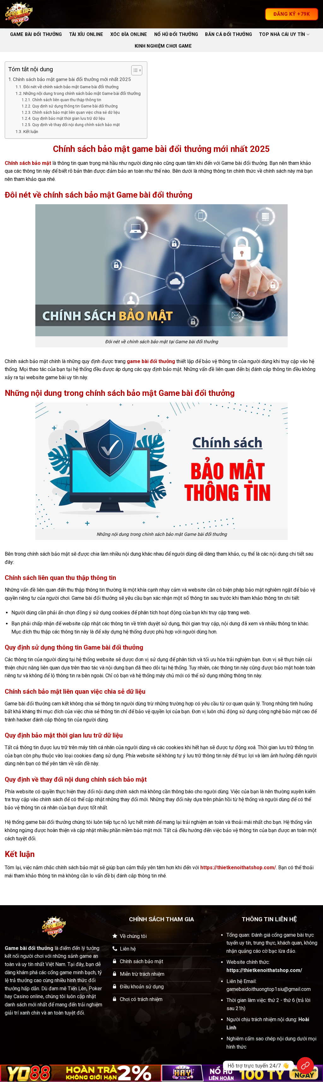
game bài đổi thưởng (151, 361)
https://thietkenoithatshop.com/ (238, 868)
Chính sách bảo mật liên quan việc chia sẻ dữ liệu (76, 112)
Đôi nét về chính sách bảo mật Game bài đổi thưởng (71, 86)
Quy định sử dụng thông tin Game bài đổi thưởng (74, 106)
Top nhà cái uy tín (282, 34)
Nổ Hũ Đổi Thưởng (176, 34)
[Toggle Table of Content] (133, 70)
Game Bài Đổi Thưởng (36, 34)
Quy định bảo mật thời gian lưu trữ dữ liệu (68, 118)
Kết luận (30, 131)
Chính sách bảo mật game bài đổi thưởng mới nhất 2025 (72, 79)
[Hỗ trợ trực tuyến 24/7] (305, 1065)
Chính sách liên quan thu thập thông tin (66, 100)
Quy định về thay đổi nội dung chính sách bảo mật (76, 125)
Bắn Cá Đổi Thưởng (228, 34)
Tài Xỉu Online (86, 34)
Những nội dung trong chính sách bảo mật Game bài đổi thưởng (82, 93)
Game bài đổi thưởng (29, 948)
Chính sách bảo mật (28, 163)
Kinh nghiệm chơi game (163, 46)
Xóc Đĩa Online (128, 34)
